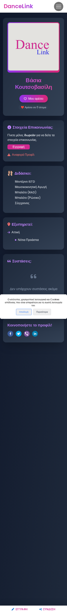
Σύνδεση (49, 609)
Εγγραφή (22, 609)
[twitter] (19, 334)
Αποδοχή (23, 312)
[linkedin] (35, 334)
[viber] (27, 334)
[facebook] (10, 334)
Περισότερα (42, 312)
